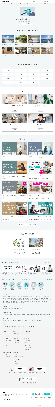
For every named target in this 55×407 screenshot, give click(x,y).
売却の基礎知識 (7, 356)
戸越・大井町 (41, 298)
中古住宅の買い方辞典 (27, 345)
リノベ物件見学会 (27, 340)
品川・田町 (4, 298)
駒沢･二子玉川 (36, 296)
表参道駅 (41, 314)
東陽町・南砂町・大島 (21, 301)
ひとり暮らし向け (27, 320)
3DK (25, 326)
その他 (26, 302)
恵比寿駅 (37, 314)
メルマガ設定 (7, 345)
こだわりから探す (17, 342)
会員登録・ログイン (17, 363)
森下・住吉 (14, 299)
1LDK (9, 326)
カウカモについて (35, 1)
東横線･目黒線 (31, 296)
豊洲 (12, 298)
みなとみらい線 (32, 301)
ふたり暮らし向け (33, 320)
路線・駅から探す (17, 338)
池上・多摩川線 (46, 298)
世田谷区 (12, 308)
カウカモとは (16, 354)
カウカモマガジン (27, 349)
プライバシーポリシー (43, 397)
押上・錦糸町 (23, 299)
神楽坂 (48, 296)
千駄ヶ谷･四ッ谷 (27, 298)
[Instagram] (10, 399)
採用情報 (49, 397)
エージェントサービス (27, 333)
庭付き (11, 320)
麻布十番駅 (48, 314)
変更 (51, 405)
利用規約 (36, 397)
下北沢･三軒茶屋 (25, 296)
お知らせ (6, 335)
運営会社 (32, 397)
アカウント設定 (7, 343)
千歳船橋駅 (23, 314)
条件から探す (16, 333)
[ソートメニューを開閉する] (3, 405)
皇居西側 (20, 298)
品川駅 (8, 314)
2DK (19, 326)
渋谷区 (15, 308)
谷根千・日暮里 (5, 301)
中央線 (23, 298)
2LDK (21, 326)
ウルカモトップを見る (49, 262)
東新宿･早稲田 (36, 298)
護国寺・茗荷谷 (36, 299)
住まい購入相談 (26, 338)
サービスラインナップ (27, 335)
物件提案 (25, 342)
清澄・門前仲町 (15, 298)
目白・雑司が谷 (28, 299)
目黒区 (9, 308)
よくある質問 (16, 359)
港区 (3, 308)
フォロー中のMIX (8, 342)
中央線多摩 (20, 302)
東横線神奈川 (27, 301)
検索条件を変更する (27, 23)
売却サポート (7, 354)
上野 (39, 299)
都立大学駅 (27, 314)
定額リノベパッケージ (27, 343)
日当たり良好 (15, 320)
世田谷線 (4, 299)
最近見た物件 (7, 336)
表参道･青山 (5, 296)
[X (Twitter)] (4, 399)
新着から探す (16, 335)
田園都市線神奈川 (38, 301)
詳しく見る (14, 110)
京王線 (11, 299)
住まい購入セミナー (27, 336)
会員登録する (47, 393)
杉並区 (21, 308)
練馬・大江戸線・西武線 (6, 302)
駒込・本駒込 (15, 301)
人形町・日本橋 (48, 299)
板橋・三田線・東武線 (14, 302)
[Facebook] (7, 399)
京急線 (24, 302)
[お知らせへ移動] (51, 1)
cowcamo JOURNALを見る (48, 279)
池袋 (32, 299)
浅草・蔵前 (19, 299)
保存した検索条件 (8, 340)
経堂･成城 (8, 299)
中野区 (18, 308)
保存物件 (6, 338)
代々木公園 (40, 296)
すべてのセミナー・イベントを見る (27, 224)
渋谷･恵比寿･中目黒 (14, 296)
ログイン (45, 1)
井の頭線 (44, 296)
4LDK (34, 326)
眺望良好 (19, 320)
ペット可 (22, 320)
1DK (7, 326)
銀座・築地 (9, 298)
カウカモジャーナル (27, 347)
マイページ (7, 333)
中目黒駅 (31, 314)
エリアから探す (17, 340)
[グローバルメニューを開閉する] (54, 1)
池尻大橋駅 (14, 314)
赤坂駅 (34, 314)
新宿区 (6, 308)
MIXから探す (16, 343)
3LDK (28, 326)
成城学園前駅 (19, 314)
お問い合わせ (16, 361)
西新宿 (32, 298)
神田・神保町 (10, 301)
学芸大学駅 (44, 314)
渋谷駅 (11, 314)
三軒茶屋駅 (4, 314)
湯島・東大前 (43, 299)
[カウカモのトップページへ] (5, 1)
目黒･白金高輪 (20, 296)
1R (3, 326)
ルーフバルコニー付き (6, 320)
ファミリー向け (39, 320)
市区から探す (16, 336)
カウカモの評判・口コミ (18, 356)
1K (5, 326)
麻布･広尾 (9, 296)
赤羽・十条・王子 (44, 301)
